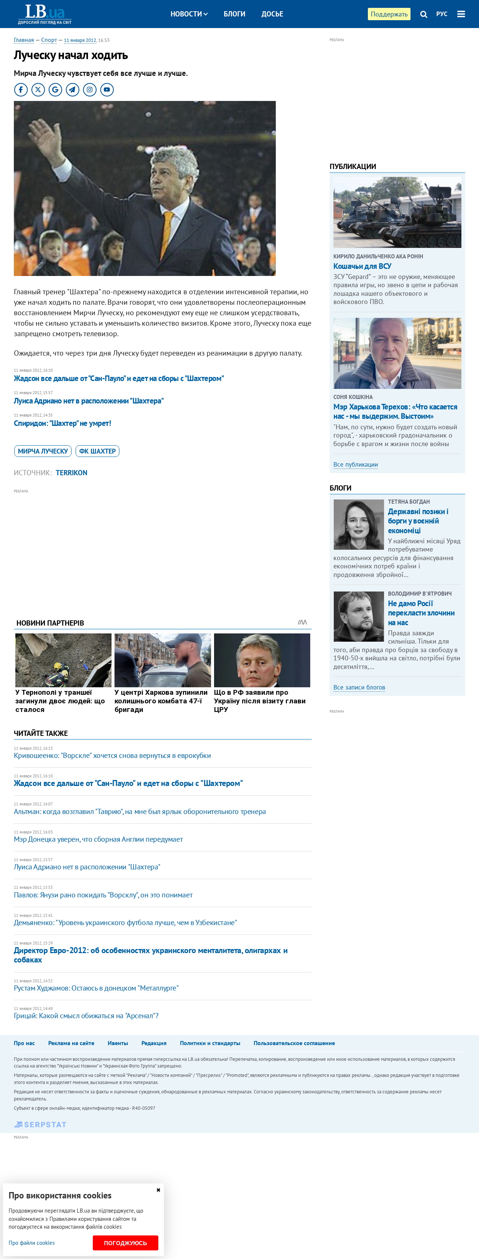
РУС (442, 14)
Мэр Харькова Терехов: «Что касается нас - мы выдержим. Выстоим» (395, 411)
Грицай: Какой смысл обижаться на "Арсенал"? (86, 1015)
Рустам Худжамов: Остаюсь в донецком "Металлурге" (96, 988)
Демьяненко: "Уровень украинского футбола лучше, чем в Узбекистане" (125, 922)
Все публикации (355, 464)
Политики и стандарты (210, 1043)
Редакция (154, 1043)
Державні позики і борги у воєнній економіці (418, 520)
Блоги (234, 13)
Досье (272, 13)
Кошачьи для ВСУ (362, 266)
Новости (186, 13)
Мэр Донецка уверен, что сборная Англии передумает (98, 839)
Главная (24, 39)
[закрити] (158, 1190)
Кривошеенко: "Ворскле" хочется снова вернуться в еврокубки (112, 755)
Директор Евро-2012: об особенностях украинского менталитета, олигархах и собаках (150, 955)
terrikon (71, 472)
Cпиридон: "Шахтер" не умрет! (62, 423)
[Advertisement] (163, 548)
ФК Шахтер (97, 451)
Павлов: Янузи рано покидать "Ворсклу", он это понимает (103, 895)
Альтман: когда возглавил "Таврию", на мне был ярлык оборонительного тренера (140, 811)
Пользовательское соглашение (294, 1043)
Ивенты (118, 1043)
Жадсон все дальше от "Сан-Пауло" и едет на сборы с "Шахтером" (119, 378)
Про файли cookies (32, 1242)
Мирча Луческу (43, 451)
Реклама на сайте (71, 1043)
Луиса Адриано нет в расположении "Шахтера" (89, 401)
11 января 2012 (80, 40)
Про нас (24, 1043)
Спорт (49, 39)
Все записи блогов (359, 687)
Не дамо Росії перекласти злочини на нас (421, 612)
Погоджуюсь (125, 1243)
